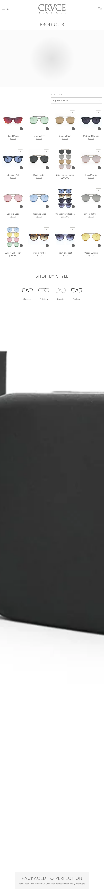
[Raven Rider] (39, 159)
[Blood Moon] (13, 120)
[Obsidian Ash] (13, 159)
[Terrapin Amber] (39, 237)
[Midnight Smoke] (91, 120)
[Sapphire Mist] (39, 198)
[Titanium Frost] (65, 237)
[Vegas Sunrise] (91, 237)
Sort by (56, 95)
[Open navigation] (3, 8)
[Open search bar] (9, 8)
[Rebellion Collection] (65, 159)
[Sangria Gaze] (13, 198)
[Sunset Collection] (13, 237)
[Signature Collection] (65, 198)
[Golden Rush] (65, 120)
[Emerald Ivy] (39, 120)
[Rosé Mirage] (91, 159)
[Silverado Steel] (91, 198)
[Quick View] (21, 129)
